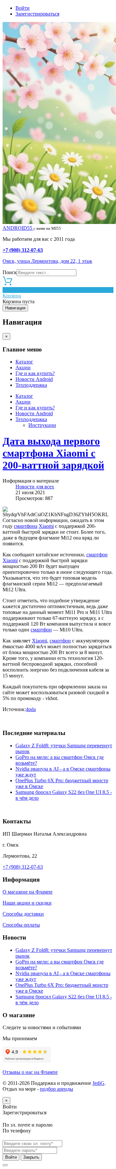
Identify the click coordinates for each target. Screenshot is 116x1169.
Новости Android (34, 379)
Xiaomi (46, 526)
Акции (23, 367)
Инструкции (42, 425)
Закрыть (31, 1157)
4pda (31, 709)
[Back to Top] (5, 1165)
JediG (98, 1083)
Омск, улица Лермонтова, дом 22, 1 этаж (47, 261)
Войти (22, 8)
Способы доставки (23, 914)
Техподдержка (31, 385)
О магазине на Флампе (28, 892)
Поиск (10, 272)
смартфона (25, 526)
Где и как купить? (35, 373)
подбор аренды (56, 1089)
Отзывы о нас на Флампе (30, 1072)
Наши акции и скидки (27, 903)
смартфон (97, 554)
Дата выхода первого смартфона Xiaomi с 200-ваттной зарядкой (53, 453)
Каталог (24, 361)
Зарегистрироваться (37, 14)
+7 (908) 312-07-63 (23, 250)
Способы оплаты (21, 925)
